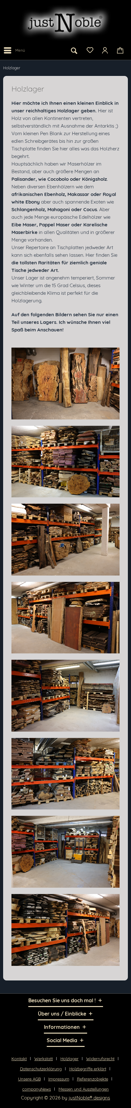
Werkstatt (43, 1058)
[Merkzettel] (89, 49)
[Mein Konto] (105, 50)
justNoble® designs (89, 1098)
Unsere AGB (29, 1078)
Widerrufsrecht (100, 1058)
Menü (20, 50)
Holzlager (69, 1058)
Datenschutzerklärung (41, 1068)
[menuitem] (14, 50)
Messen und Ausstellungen (84, 1089)
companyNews (36, 1089)
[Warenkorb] (120, 50)
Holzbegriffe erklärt (87, 1068)
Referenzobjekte (92, 1078)
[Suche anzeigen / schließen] (74, 50)
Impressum (58, 1078)
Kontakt (19, 1058)
